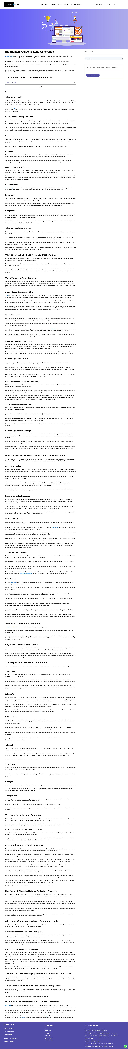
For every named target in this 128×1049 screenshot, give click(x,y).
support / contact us (9, 1028)
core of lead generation (13, 108)
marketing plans (53, 329)
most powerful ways (15, 473)
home (41, 4)
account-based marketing (26, 573)
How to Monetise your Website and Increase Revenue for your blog (99, 1046)
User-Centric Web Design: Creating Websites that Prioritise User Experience (101, 1033)
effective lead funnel (11, 627)
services (47, 1033)
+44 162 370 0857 (100, 4)
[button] (74, 82)
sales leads (13, 582)
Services (53, 4)
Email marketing (9, 188)
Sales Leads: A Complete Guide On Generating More (96, 1030)
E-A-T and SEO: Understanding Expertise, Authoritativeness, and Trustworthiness (102, 1035)
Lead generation (9, 56)
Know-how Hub (21, 1017)
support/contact (77, 4)
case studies (48, 1035)
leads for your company (43, 1015)
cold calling (55, 527)
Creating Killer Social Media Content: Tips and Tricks (96, 1032)
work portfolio (48, 1032)
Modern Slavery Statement (90, 1040)
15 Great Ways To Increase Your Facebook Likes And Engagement (99, 1043)
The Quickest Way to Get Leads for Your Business (95, 1029)
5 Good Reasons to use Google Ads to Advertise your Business (98, 1044)
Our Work (60, 4)
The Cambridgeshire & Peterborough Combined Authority (97, 1036)
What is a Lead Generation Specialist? (93, 1041)
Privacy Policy (48, 1038)
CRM (40, 711)
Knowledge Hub (68, 4)
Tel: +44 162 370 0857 (9, 1031)
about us (47, 4)
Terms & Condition (49, 1040)
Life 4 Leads (8, 1005)
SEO (6, 295)
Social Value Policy (89, 1038)
